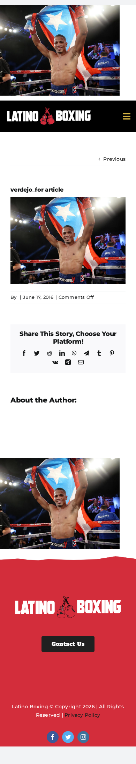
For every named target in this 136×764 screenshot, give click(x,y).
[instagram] (83, 737)
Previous (114, 159)
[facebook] (53, 737)
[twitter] (68, 737)
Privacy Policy (82, 715)
